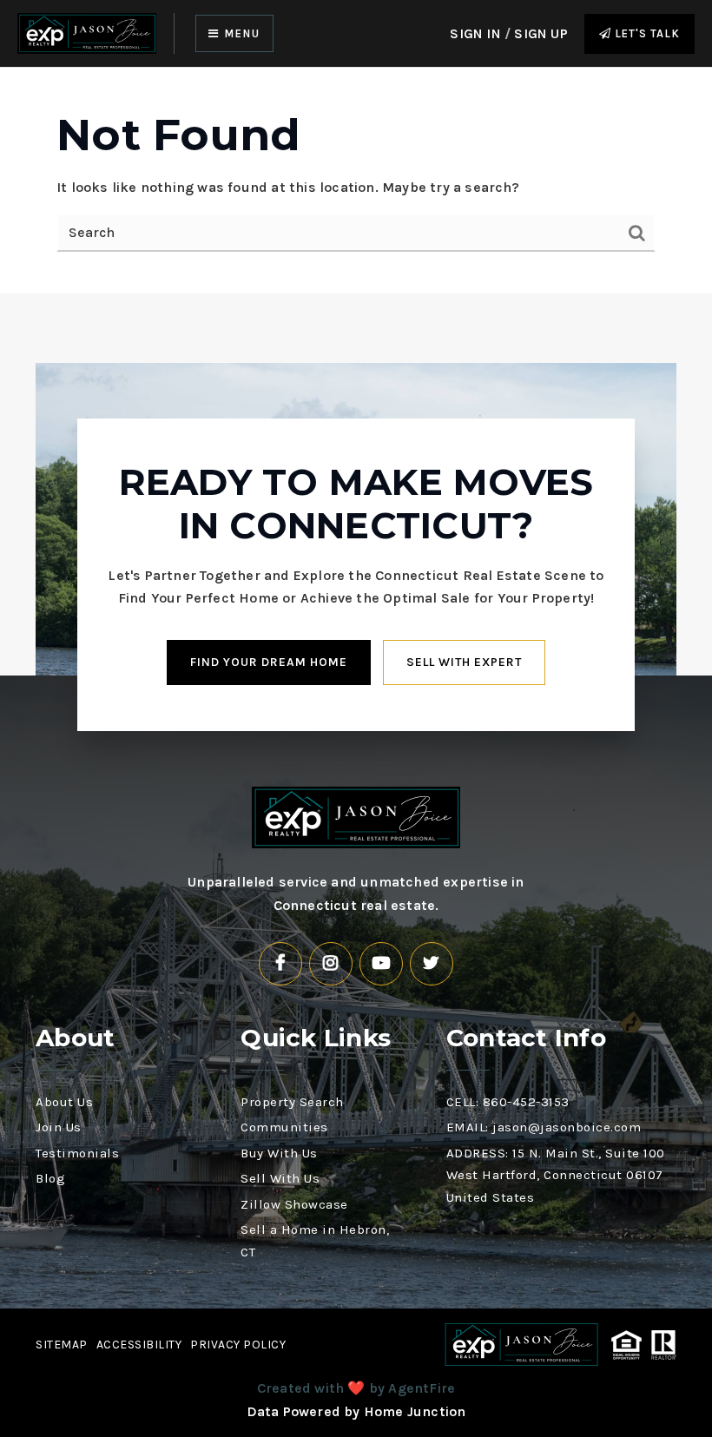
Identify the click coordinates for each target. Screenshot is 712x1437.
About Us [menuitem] (64, 1102)
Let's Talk (645, 33)
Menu (240, 33)
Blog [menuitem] (50, 1178)
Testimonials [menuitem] (77, 1153)
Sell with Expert (464, 662)
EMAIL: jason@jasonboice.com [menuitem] (544, 1127)
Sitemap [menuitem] (62, 1344)
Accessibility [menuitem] (139, 1344)
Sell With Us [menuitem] (280, 1178)
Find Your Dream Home (268, 662)
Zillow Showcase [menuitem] (294, 1204)
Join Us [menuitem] (59, 1127)
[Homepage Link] (86, 32)
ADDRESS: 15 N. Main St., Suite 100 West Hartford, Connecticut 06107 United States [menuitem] (555, 1175)
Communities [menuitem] (284, 1127)
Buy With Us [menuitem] (279, 1153)
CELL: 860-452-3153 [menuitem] (508, 1102)
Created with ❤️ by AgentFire (356, 1388)
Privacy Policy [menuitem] (238, 1344)
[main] (356, 180)
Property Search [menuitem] (292, 1102)
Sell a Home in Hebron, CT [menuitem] (315, 1241)
